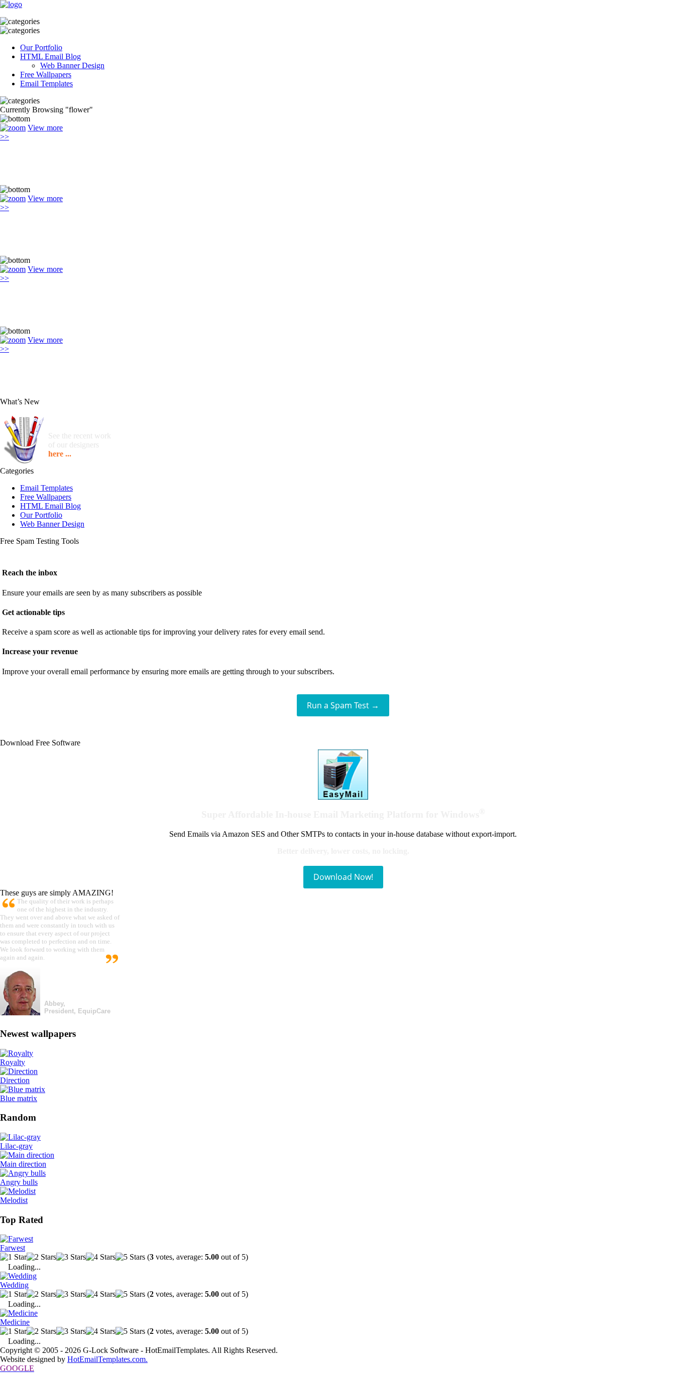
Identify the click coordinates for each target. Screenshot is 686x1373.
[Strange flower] (13, 340)
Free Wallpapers (45, 74)
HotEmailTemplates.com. (107, 1359)
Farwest (12, 1248)
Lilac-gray (16, 1146)
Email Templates (46, 83)
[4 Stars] (101, 1257)
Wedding (14, 1285)
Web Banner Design (72, 65)
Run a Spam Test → (343, 705)
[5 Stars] (130, 1257)
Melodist (14, 1200)
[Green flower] (13, 127)
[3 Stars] (71, 1257)
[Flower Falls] (13, 198)
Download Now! (343, 876)
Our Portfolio (41, 47)
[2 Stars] (41, 1257)
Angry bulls (19, 1182)
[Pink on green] (13, 269)
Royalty (12, 1062)
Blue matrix (18, 1098)
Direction (15, 1080)
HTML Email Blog (50, 56)
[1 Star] (13, 1257)
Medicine (15, 1322)
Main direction (23, 1164)
